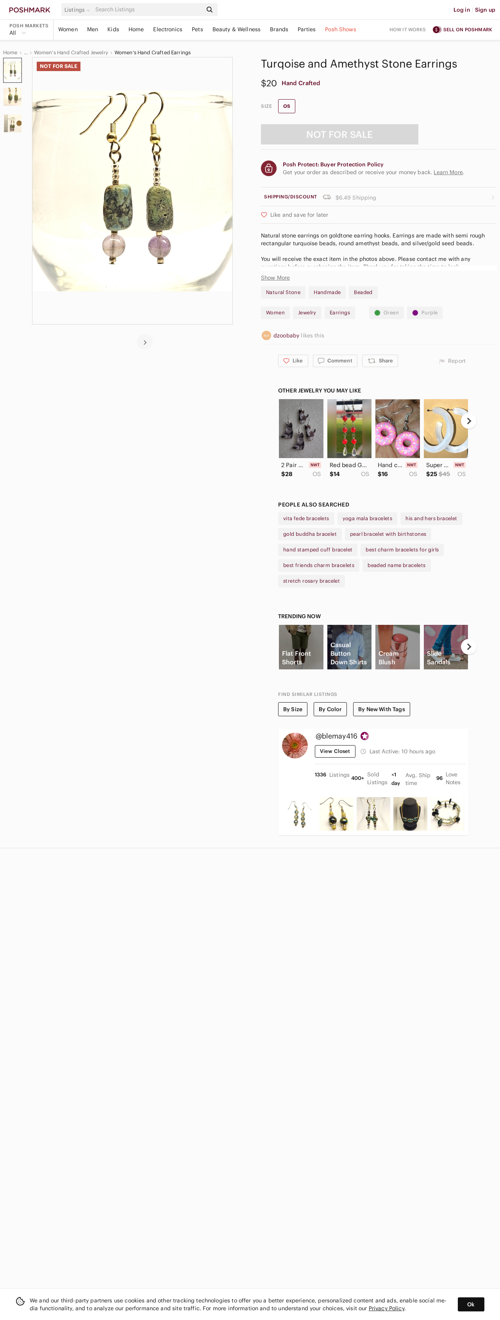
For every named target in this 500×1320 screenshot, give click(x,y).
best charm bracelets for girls (402, 549)
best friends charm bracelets (318, 565)
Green (391, 312)
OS (286, 106)
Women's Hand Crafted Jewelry (71, 53)
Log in (462, 9)
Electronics (167, 29)
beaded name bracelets (396, 565)
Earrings (340, 312)
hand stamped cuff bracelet (317, 549)
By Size (292, 709)
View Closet (335, 751)
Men (92, 29)
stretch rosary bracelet (311, 581)
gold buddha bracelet (310, 534)
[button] (78, 10)
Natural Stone (283, 292)
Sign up (485, 9)
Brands (279, 29)
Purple (429, 312)
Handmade (327, 292)
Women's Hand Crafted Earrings (152, 53)
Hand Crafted (301, 83)
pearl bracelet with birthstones (388, 534)
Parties (307, 29)
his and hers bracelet (431, 518)
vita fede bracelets (306, 518)
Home (136, 29)
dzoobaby (287, 335)
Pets (197, 29)
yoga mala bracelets (368, 518)
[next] (145, 342)
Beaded (363, 292)
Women (68, 29)
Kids (113, 29)
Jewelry (307, 312)
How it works (407, 29)
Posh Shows (340, 29)
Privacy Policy (386, 1308)
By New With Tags (381, 709)
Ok (471, 1304)
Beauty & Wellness (236, 29)
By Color (330, 709)
